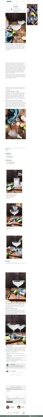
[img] (15, 412)
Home (14, 4)
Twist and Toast (9, 1)
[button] (14, 7)
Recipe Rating (8, 400)
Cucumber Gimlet (9, 355)
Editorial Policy (20, 372)
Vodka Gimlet (8, 353)
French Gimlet (8, 357)
